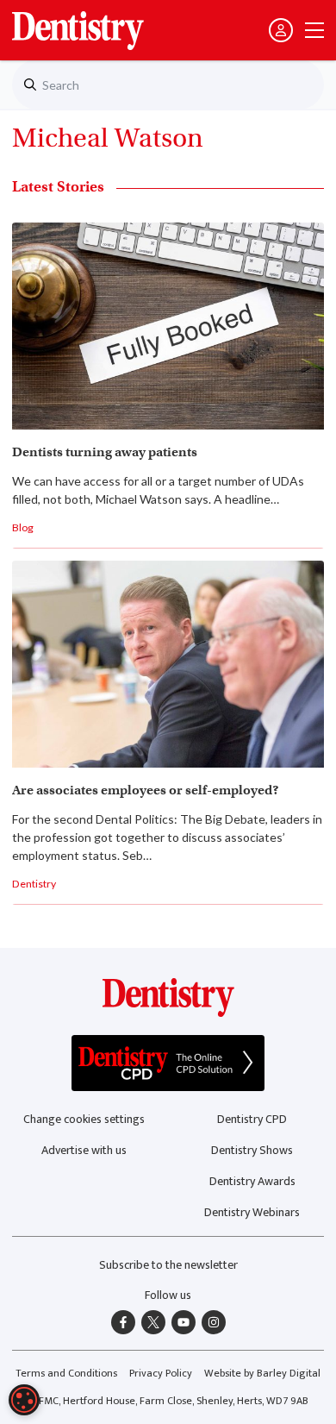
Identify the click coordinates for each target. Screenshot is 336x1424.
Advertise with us (84, 1150)
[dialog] (24, 1399)
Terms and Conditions (66, 1373)
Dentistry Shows (252, 1150)
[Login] (281, 30)
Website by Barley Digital (262, 1373)
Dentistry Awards (252, 1181)
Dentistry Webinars (252, 1212)
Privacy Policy (160, 1373)
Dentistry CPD (252, 1119)
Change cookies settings (84, 1119)
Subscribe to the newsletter (168, 1265)
